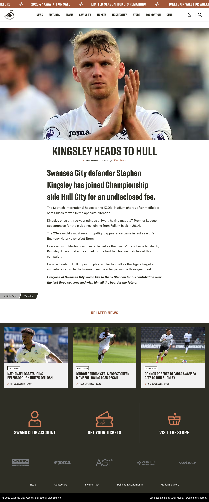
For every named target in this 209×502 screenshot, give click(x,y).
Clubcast (202, 497)
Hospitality (119, 15)
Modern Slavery (170, 484)
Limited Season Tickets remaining (109, 4)
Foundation (153, 15)
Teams (69, 15)
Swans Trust (92, 484)
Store (136, 15)
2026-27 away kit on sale (41, 4)
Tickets (101, 15)
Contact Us (60, 484)
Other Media (176, 497)
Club (170, 15)
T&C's (33, 484)
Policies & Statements (130, 484)
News (39, 15)
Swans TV (85, 15)
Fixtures (54, 15)
